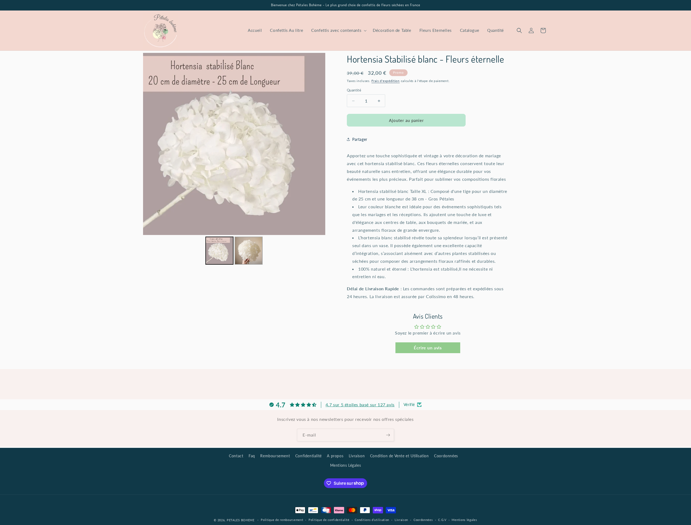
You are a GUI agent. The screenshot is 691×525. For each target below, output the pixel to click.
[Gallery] (234, 159)
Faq (252, 456)
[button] (338, 30)
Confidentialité (308, 456)
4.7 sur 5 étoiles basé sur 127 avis (360, 404)
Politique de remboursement (282, 519)
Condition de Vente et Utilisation (399, 456)
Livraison (357, 456)
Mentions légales (464, 519)
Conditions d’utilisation (372, 519)
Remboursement (275, 456)
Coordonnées (446, 456)
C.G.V (442, 519)
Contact (236, 456)
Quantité (354, 90)
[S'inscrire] (388, 435)
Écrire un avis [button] (428, 347)
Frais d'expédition (385, 81)
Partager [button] (359, 139)
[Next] (317, 144)
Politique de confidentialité (329, 519)
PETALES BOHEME (241, 520)
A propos (335, 456)
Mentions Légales (345, 465)
